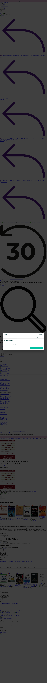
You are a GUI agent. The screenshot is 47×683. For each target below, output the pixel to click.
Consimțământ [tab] (9, 337)
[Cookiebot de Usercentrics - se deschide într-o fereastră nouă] (39, 334)
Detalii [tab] (23, 337)
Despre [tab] (37, 337)
